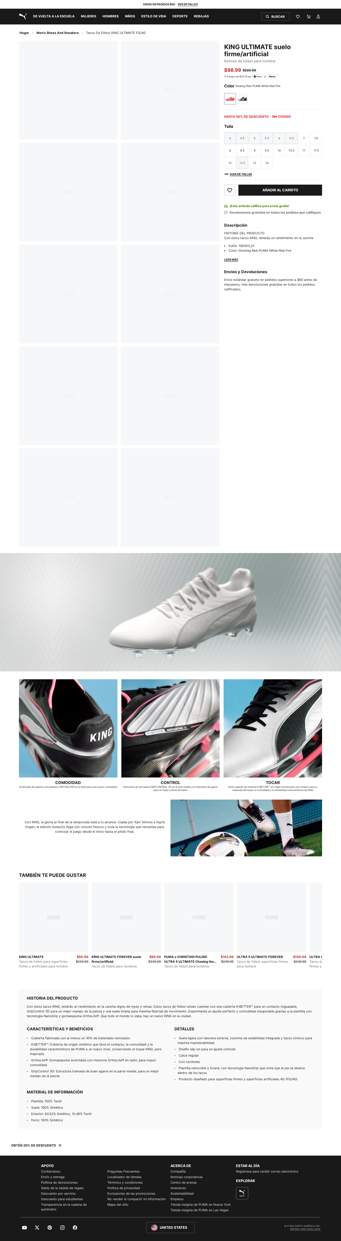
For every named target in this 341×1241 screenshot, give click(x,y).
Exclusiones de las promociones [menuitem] (131, 1193)
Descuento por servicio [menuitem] (58, 1193)
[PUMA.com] (22, 17)
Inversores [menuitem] (178, 1188)
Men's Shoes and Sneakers (58, 33)
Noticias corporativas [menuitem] (186, 1177)
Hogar (24, 33)
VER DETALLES (188, 4)
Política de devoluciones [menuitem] (59, 1182)
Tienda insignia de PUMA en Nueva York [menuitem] (200, 1204)
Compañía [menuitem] (178, 1171)
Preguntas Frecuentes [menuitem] (123, 1171)
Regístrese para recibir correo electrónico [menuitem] (267, 1171)
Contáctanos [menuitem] (50, 1171)
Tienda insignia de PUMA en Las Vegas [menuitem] (199, 1210)
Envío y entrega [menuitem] (53, 1177)
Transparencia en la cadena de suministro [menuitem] (64, 1207)
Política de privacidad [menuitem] (123, 1188)
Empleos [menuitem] (176, 1199)
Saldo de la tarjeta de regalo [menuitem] (62, 1188)
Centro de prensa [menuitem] (183, 1182)
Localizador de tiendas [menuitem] (124, 1177)
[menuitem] (54, 16)
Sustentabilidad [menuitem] (182, 1193)
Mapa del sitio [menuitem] (117, 1204)
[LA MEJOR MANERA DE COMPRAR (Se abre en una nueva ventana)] (242, 1193)
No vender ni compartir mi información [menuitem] (136, 1199)
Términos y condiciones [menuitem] (125, 1182)
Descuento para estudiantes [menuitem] (62, 1199)
